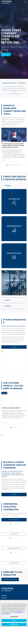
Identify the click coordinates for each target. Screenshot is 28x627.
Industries (3, 597)
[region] (14, 613)
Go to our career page (14, 519)
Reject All (14, 620)
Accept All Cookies (14, 624)
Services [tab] (7, 300)
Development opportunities (14, 548)
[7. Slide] (16, 427)
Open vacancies (14, 533)
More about (14, 347)
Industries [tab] (8, 306)
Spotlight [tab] (7, 185)
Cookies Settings (14, 616)
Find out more (21, 83)
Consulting (4, 595)
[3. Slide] (11, 427)
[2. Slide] (10, 427)
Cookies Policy (18, 612)
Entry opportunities (14, 562)
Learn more (6, 54)
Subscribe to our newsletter (10, 579)
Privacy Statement (5, 613)
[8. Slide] (17, 427)
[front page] (6, 2)
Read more (4, 160)
